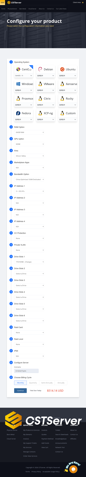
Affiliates (73, 439)
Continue (20, 391)
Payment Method (47, 439)
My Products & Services (31, 430)
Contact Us (50, 9)
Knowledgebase (60, 439)
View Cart (45, 447)
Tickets (57, 430)
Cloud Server (32, 9)
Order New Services (30, 456)
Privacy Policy (36, 472)
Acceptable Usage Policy (51, 472)
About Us (41, 9)
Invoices (26, 439)
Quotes (44, 434)
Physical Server (12, 9)
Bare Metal (22, 9)
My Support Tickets (30, 443)
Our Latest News (61, 9)
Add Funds (45, 443)
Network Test (60, 447)
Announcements (61, 443)
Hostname (17, 367)
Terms (27, 472)
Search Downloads (61, 434)
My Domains (27, 434)
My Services (27, 447)
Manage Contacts (29, 452)
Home (3, 9)
